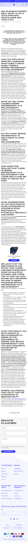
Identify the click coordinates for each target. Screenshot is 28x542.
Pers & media (4, 474)
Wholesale (3, 476)
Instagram (16, 474)
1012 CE (16, 493)
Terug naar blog (15, 412)
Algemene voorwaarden (6, 498)
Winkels (3, 471)
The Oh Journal (17, 468)
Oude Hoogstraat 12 (18, 490)
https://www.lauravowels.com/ (18, 398)
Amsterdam (16, 495)
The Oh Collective (11, 539)
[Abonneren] (24, 513)
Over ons (3, 468)
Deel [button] (4, 26)
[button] (1, 4)
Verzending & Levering (6, 490)
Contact (3, 479)
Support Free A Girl (18, 471)
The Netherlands (18, 498)
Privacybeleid (4, 495)
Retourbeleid (4, 493)
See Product (14, 260)
